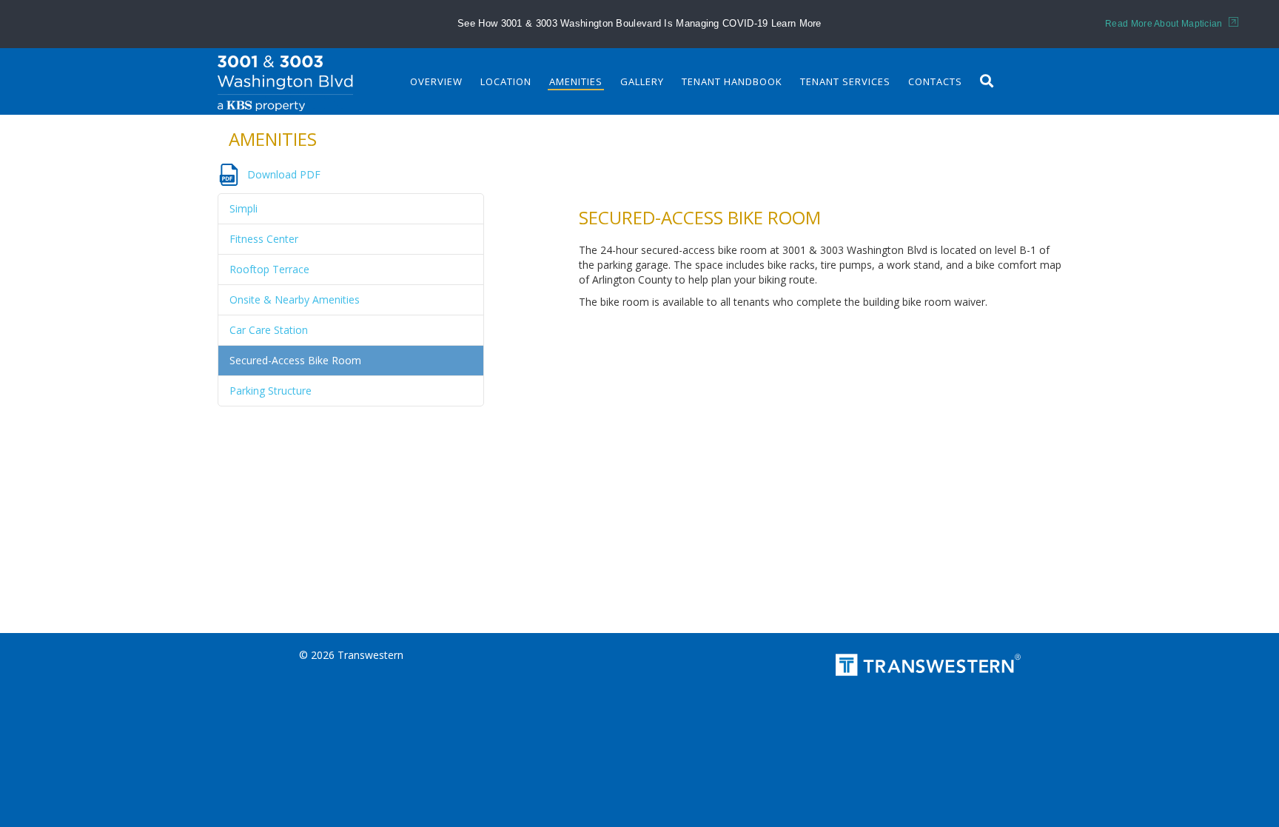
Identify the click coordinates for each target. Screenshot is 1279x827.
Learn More (796, 23)
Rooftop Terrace (269, 269)
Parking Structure (270, 391)
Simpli (243, 208)
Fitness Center (263, 239)
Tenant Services (845, 81)
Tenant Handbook (732, 81)
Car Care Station (268, 330)
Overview (436, 81)
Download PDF (283, 174)
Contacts (935, 81)
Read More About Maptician (1165, 24)
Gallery (642, 81)
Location (505, 81)
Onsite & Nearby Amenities (294, 299)
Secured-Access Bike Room (295, 360)
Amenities (575, 81)
